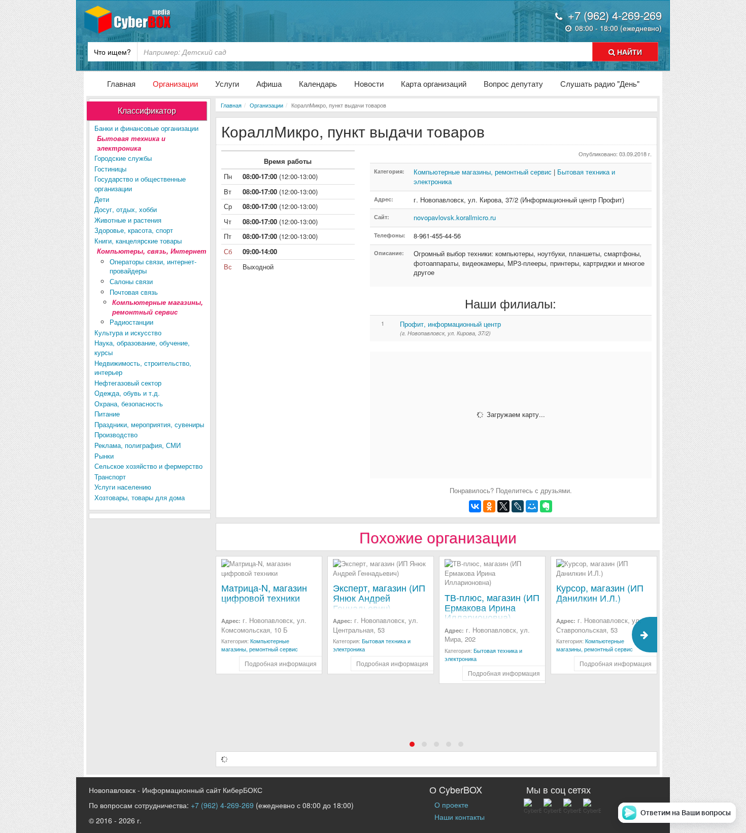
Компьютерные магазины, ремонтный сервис (157, 307)
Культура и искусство (127, 332)
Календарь (318, 83)
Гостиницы (110, 168)
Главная (121, 83)
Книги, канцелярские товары (138, 241)
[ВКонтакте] (475, 506)
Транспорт (110, 476)
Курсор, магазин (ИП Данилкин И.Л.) (599, 592)
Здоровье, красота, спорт (133, 230)
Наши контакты (459, 817)
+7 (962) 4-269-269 (222, 805)
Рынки (104, 456)
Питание (107, 414)
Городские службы (123, 158)
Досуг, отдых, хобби (125, 209)
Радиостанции (131, 322)
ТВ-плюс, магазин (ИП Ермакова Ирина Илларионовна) (492, 607)
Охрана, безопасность (128, 403)
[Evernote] (546, 506)
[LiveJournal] (518, 506)
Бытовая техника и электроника (131, 143)
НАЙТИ (628, 52)
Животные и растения (127, 220)
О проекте (451, 805)
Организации (175, 83)
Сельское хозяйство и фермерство (148, 466)
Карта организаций (433, 83)
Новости (369, 83)
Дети (101, 199)
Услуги (227, 83)
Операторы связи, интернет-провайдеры (153, 266)
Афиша (269, 83)
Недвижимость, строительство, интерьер (142, 367)
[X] (503, 506)
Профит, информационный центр (450, 324)
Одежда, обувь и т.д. (127, 393)
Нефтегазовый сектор (127, 383)
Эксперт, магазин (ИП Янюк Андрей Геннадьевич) (379, 597)
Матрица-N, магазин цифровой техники (264, 592)
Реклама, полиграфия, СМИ (137, 445)
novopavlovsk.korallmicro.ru (455, 217)
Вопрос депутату (513, 83)
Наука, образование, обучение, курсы (142, 347)
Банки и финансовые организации (146, 128)
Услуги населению (122, 487)
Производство (116, 434)
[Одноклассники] (489, 506)
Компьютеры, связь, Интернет (152, 251)
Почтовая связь (134, 292)
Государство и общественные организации (140, 183)
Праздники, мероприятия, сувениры (149, 424)
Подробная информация (281, 663)
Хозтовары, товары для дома (139, 497)
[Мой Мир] (532, 506)
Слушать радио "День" (599, 83)
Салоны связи (131, 281)
